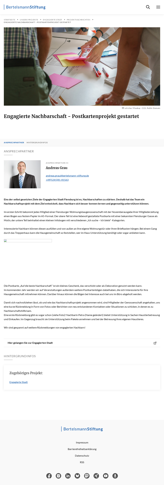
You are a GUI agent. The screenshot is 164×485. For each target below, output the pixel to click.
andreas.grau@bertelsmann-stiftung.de (67, 175)
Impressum (82, 442)
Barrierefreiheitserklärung (82, 448)
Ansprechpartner (14, 143)
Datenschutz (82, 455)
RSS (82, 462)
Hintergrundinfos (37, 143)
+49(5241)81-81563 (57, 179)
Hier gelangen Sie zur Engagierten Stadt (30, 342)
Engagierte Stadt (18, 382)
